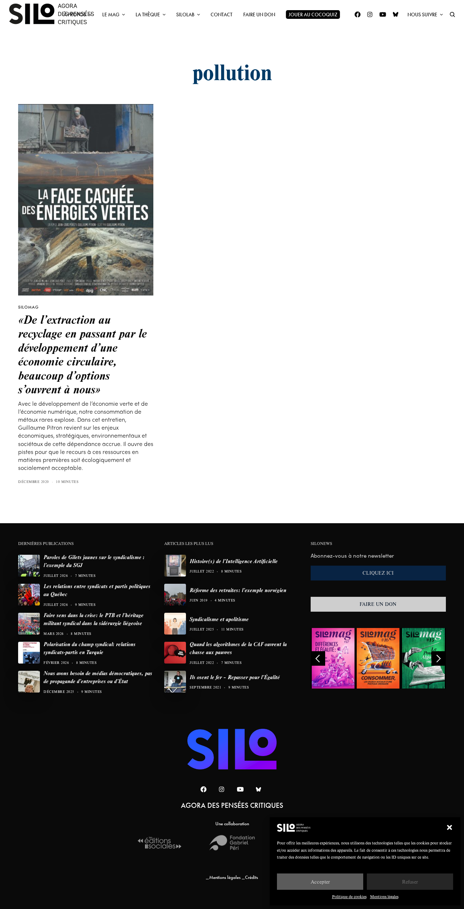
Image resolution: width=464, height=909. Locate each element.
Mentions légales (384, 896)
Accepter (320, 881)
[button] (449, 827)
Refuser (410, 881)
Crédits (251, 877)
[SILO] (55, 14)
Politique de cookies (349, 896)
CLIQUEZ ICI (378, 573)
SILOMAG (28, 307)
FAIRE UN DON (378, 604)
